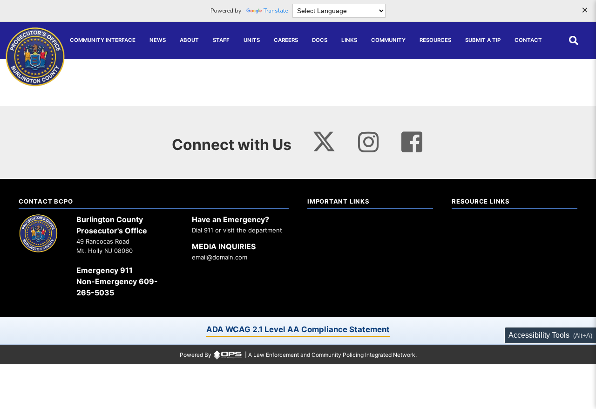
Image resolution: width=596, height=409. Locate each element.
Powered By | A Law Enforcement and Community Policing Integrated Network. (298, 354)
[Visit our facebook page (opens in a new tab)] (412, 142)
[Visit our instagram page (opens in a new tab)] (368, 142)
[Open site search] (574, 40)
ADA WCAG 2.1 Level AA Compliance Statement (298, 329)
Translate (276, 10)
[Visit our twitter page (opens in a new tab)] (324, 139)
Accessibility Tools (538, 335)
